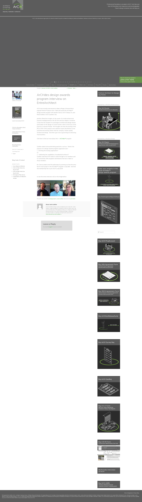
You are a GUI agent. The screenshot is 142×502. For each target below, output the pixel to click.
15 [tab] (76, 82)
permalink (72, 198)
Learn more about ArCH (18, 120)
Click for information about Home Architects (18, 128)
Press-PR (98, 85)
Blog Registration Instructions (16, 145)
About (53, 85)
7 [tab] (62, 82)
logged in (51, 226)
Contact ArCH (40, 85)
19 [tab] (83, 82)
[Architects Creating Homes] (11, 11)
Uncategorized (51, 198)
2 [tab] (53, 82)
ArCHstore (90, 85)
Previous (69, 88)
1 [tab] (51, 82)
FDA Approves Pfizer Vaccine (19, 174)
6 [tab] (60, 82)
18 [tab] (82, 82)
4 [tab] (56, 82)
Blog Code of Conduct (18, 160)
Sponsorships (112, 85)
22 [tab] (89, 82)
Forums (105, 85)
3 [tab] (55, 82)
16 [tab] (78, 82)
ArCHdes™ (62, 138)
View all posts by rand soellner (54, 214)
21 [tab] (87, 82)
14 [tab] (74, 82)
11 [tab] (69, 82)
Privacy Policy (136, 493)
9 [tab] (65, 82)
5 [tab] (58, 82)
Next (74, 88)
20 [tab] (85, 82)
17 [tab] (80, 82)
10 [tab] (67, 82)
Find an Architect (30, 85)
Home (47, 85)
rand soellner (60, 198)
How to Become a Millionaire (19, 166)
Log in (14, 153)
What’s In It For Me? (16, 100)
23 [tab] (91, 82)
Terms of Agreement (128, 493)
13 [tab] (73, 82)
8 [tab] (64, 82)
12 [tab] (71, 82)
